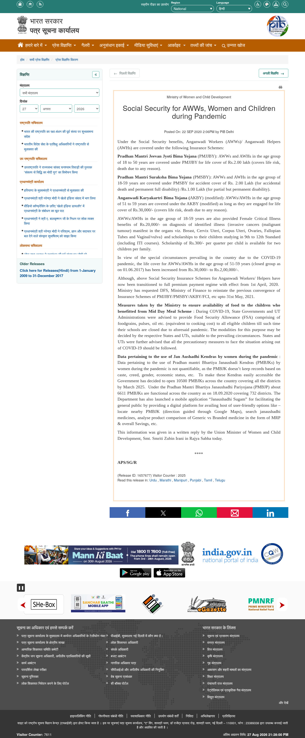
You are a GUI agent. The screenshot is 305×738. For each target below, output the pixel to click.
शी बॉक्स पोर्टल (119, 683)
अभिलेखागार (208, 716)
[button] (258, 3)
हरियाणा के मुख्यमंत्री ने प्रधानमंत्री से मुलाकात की (54, 190)
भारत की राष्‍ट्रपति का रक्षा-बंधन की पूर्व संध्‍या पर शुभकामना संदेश (58, 134)
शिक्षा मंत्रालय (215, 676)
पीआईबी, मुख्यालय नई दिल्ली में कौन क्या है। (137, 635)
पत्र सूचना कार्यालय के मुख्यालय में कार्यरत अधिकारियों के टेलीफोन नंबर (63, 635)
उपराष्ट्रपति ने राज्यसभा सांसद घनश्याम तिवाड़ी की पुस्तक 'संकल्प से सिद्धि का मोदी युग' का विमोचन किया (58, 169)
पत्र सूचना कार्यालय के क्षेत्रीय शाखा (43, 642)
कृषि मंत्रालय (215, 655)
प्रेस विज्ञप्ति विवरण (66, 59)
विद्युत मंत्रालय (215, 696)
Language (222, 2)
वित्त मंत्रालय (215, 649)
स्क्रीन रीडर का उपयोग (155, 4)
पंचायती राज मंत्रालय (220, 683)
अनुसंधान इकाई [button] (111, 45)
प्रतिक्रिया (228, 716)
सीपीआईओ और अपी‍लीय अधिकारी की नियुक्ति (137, 669)
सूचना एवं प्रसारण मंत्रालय (223, 635)
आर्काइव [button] (174, 45)
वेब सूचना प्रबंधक (121, 676)
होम (22, 59)
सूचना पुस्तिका (29, 676)
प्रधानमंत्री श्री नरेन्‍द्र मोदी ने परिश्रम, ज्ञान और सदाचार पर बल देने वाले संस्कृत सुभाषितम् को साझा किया (59, 233)
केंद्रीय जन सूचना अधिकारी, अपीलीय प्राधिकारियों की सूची (56, 655)
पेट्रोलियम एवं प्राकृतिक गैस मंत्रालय (229, 689)
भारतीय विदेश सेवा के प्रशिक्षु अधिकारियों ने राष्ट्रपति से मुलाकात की (56, 146)
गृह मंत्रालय (214, 662)
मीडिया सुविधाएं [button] (146, 45)
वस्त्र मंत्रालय (216, 642)
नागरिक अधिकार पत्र (123, 662)
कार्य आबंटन (28, 662)
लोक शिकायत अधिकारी (124, 642)
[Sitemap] (276, 3)
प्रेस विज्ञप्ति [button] (61, 45)
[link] (101, 554)
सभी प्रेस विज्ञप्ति (39, 59)
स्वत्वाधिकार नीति (141, 716)
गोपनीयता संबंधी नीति (110, 716)
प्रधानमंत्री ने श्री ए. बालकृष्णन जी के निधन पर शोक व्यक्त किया (59, 221)
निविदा (189, 716)
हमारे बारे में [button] (33, 45)
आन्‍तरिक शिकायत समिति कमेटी (39, 649)
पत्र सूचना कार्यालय (54, 30)
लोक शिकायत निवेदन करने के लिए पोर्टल (45, 683)
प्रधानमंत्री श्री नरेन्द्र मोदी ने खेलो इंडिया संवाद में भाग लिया (60, 198)
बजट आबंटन (118, 655)
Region (175, 2)
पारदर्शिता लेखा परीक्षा (33, 669)
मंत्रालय (25, 85)
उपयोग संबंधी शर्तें (168, 716)
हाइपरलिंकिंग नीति (80, 716)
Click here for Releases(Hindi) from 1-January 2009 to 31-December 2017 (58, 273)
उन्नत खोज (235, 45)
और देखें (283, 702)
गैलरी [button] (85, 45)
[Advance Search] (285, 3)
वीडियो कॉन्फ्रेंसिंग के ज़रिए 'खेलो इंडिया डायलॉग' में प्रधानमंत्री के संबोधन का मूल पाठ (54, 208)
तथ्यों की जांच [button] (201, 45)
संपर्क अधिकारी (119, 649)
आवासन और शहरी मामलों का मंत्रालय (229, 669)
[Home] (20, 45)
